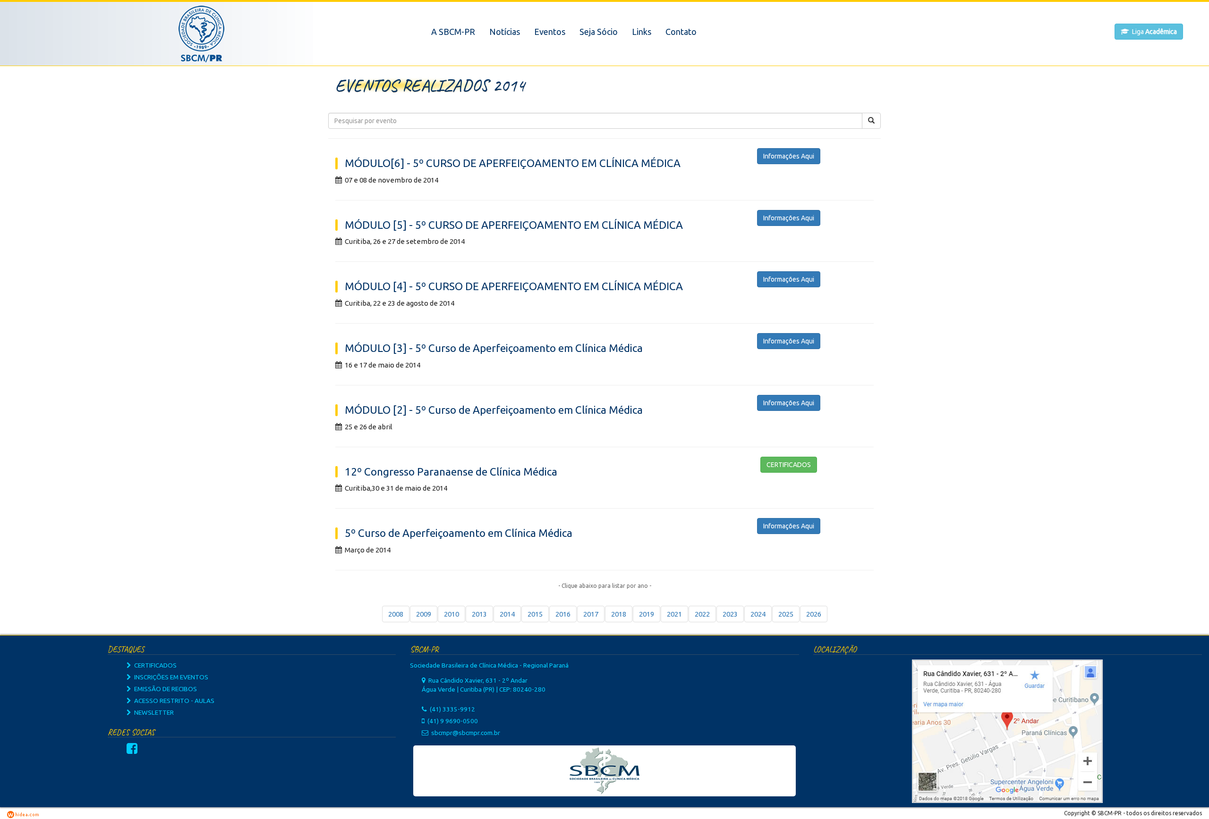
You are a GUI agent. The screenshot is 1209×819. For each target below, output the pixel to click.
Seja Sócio (598, 31)
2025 (785, 614)
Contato (681, 31)
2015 (535, 614)
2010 (451, 614)
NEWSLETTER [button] (152, 712)
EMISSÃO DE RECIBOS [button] (164, 689)
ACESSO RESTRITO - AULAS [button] (172, 700)
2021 (674, 614)
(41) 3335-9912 (452, 709)
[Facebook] (132, 750)
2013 (479, 614)
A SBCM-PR (453, 31)
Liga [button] (1153, 31)
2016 (562, 614)
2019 (646, 614)
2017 (590, 614)
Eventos (549, 31)
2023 (730, 614)
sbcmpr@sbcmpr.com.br (465, 732)
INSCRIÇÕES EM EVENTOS (169, 677)
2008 (395, 614)
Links (641, 31)
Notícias (504, 31)
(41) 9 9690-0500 (452, 721)
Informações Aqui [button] (788, 156)
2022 (702, 614)
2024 (758, 614)
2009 (423, 614)
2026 (813, 614)
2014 (507, 614)
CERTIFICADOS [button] (788, 464)
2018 (618, 614)
